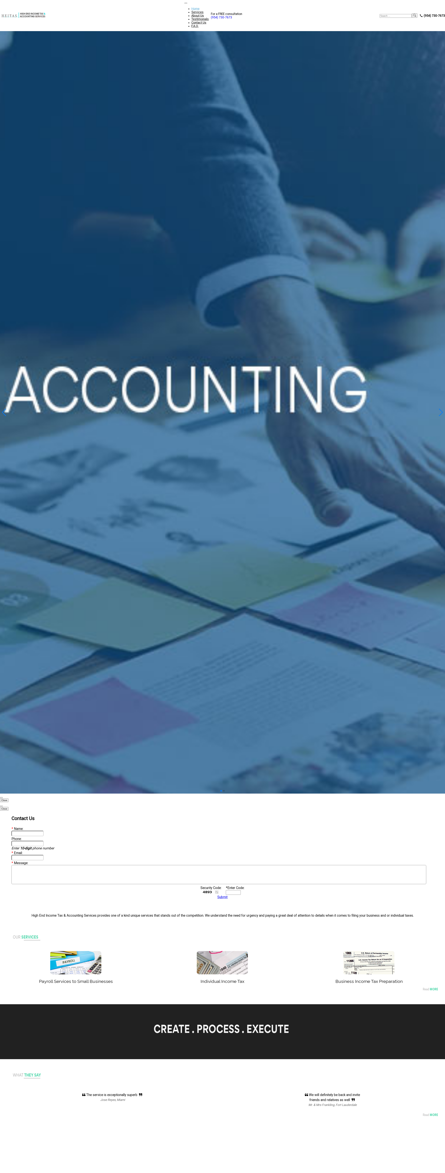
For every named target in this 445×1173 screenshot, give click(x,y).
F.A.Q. (195, 26)
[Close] (1, 797)
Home (195, 8)
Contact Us (198, 22)
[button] (221, 791)
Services (197, 12)
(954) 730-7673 (221, 17)
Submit (222, 897)
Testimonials (200, 19)
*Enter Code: (235, 888)
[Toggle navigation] (185, 3)
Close (4, 800)
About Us (197, 15)
